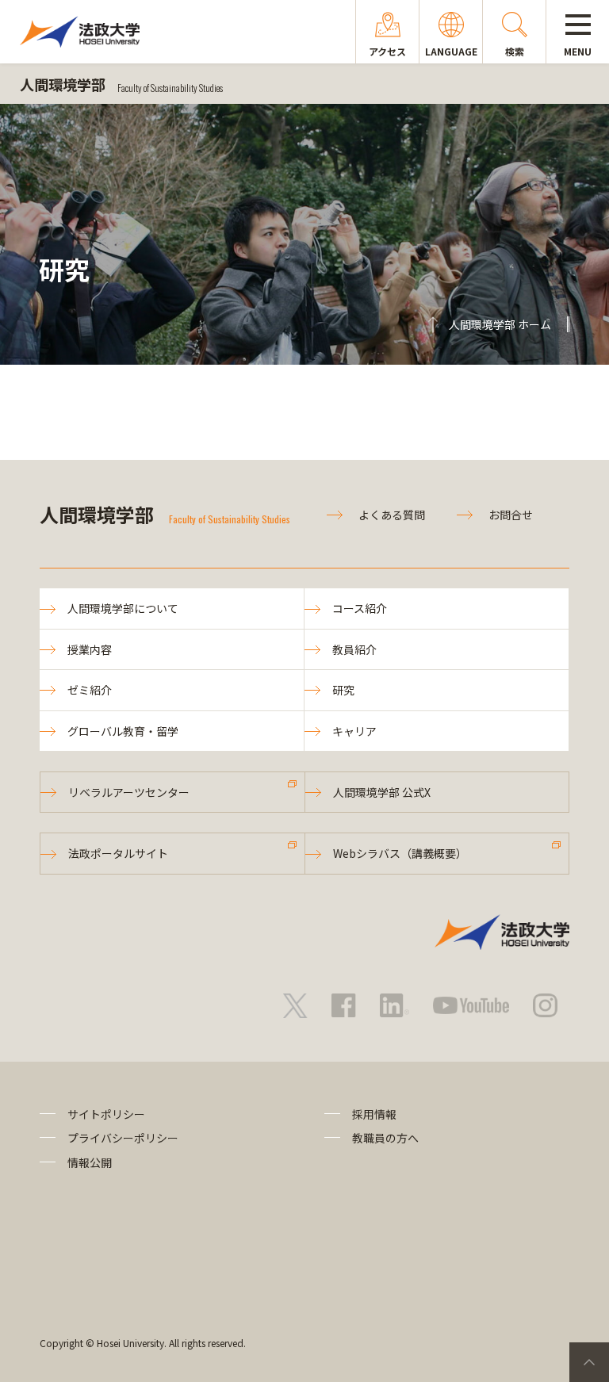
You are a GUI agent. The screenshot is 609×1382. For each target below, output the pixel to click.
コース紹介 (359, 608)
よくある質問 (391, 515)
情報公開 (89, 1162)
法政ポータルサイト (118, 853)
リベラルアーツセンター (129, 792)
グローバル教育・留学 (122, 731)
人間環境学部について (122, 608)
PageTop (589, 1362)
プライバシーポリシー (122, 1138)
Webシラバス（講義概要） (400, 853)
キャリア (354, 731)
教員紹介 (354, 649)
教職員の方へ (385, 1138)
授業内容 (89, 649)
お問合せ (510, 515)
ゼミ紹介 (89, 690)
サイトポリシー (106, 1114)
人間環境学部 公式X (382, 792)
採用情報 (374, 1114)
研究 (343, 690)
